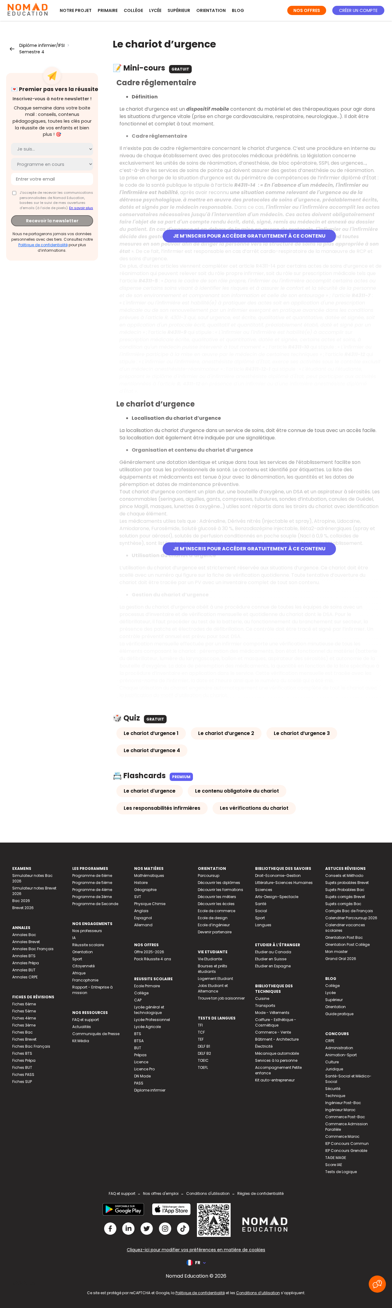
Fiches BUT (22, 1067)
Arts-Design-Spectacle (276, 896)
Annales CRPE (25, 977)
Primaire (108, 10)
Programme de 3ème (92, 896)
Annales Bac (24, 934)
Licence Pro (144, 1069)
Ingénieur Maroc (340, 1109)
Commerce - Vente (273, 1032)
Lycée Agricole (147, 1026)
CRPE (329, 1040)
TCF (201, 1032)
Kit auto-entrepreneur (275, 1080)
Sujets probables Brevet (347, 882)
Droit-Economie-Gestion (278, 875)
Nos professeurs (87, 930)
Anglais (141, 910)
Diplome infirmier (149, 1090)
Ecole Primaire (147, 986)
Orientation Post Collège (347, 944)
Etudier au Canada (273, 951)
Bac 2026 (21, 900)
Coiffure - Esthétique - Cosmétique (275, 1022)
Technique (335, 1095)
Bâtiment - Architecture (277, 1039)
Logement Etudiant (215, 978)
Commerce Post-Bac (345, 1116)
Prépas (140, 1054)
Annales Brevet (26, 941)
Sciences (263, 889)
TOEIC (203, 1060)
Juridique (334, 1069)
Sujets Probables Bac (344, 889)
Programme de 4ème (92, 889)
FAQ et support (85, 1019)
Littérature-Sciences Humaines (284, 882)
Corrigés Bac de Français (349, 910)
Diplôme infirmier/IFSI (42, 45)
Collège (133, 10)
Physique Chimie (149, 903)
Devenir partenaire (215, 932)
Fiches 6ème (24, 1004)
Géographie (145, 889)
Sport (77, 959)
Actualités (81, 1026)
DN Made (142, 1076)
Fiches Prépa (24, 1060)
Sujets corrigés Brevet (345, 896)
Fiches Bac (22, 1032)
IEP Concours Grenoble (346, 1150)
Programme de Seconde (95, 903)
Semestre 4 (31, 52)
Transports (265, 1005)
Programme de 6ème (92, 875)
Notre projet (76, 10)
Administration (339, 1047)
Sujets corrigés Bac (343, 903)
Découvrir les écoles (216, 903)
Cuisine (262, 998)
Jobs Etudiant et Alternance (213, 988)
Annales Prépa (25, 963)
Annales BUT (24, 970)
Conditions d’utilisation (258, 1292)
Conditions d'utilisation (208, 1193)
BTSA (139, 1040)
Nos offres (306, 10)
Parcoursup (208, 875)
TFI (200, 1025)
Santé (260, 903)
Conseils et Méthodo (344, 875)
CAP (137, 1000)
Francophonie (85, 980)
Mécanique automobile (277, 1053)
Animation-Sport (341, 1054)
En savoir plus (81, 207)
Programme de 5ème (92, 882)
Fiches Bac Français (31, 1046)
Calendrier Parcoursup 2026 (351, 917)
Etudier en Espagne (273, 966)
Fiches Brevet (24, 1039)
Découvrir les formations (220, 889)
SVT (137, 896)
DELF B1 (204, 1046)
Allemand (143, 924)
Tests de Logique (341, 1171)
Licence (141, 1062)
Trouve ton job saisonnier (221, 998)
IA (74, 937)
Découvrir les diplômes (219, 882)
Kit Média (80, 1040)
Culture (332, 1062)
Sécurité (332, 1088)
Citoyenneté (83, 966)
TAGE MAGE (335, 1157)
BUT (137, 1047)
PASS (138, 1083)
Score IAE (333, 1164)
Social (261, 910)
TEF (201, 1039)
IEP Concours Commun (347, 1143)
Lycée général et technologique (149, 1009)
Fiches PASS (23, 1074)
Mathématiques (149, 875)
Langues (263, 924)
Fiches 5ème (24, 1011)
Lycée (155, 10)
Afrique (78, 973)
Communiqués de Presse (95, 1033)
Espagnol (143, 917)
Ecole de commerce (216, 910)
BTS (137, 1033)
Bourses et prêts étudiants (212, 968)
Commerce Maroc (342, 1136)
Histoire (141, 882)
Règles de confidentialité (260, 1193)
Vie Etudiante (210, 959)
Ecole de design (213, 917)
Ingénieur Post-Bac (343, 1102)
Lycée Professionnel (152, 1019)
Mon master (336, 951)
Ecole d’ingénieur (214, 924)
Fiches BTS (22, 1053)
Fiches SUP (22, 1081)
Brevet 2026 (23, 907)
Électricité (264, 1046)
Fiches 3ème (24, 1025)
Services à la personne (276, 1060)
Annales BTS (24, 955)
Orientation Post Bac (344, 937)
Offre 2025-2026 (149, 951)
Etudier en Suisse (270, 959)
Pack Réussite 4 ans (152, 959)
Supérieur (179, 10)
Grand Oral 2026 (340, 958)
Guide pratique (339, 1013)
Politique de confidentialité (43, 244)
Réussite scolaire (88, 944)
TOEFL (203, 1067)
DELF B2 (204, 1053)
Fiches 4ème (24, 1018)
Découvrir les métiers (217, 896)
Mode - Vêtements (272, 1012)
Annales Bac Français (33, 948)
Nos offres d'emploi (161, 1193)
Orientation (211, 10)
